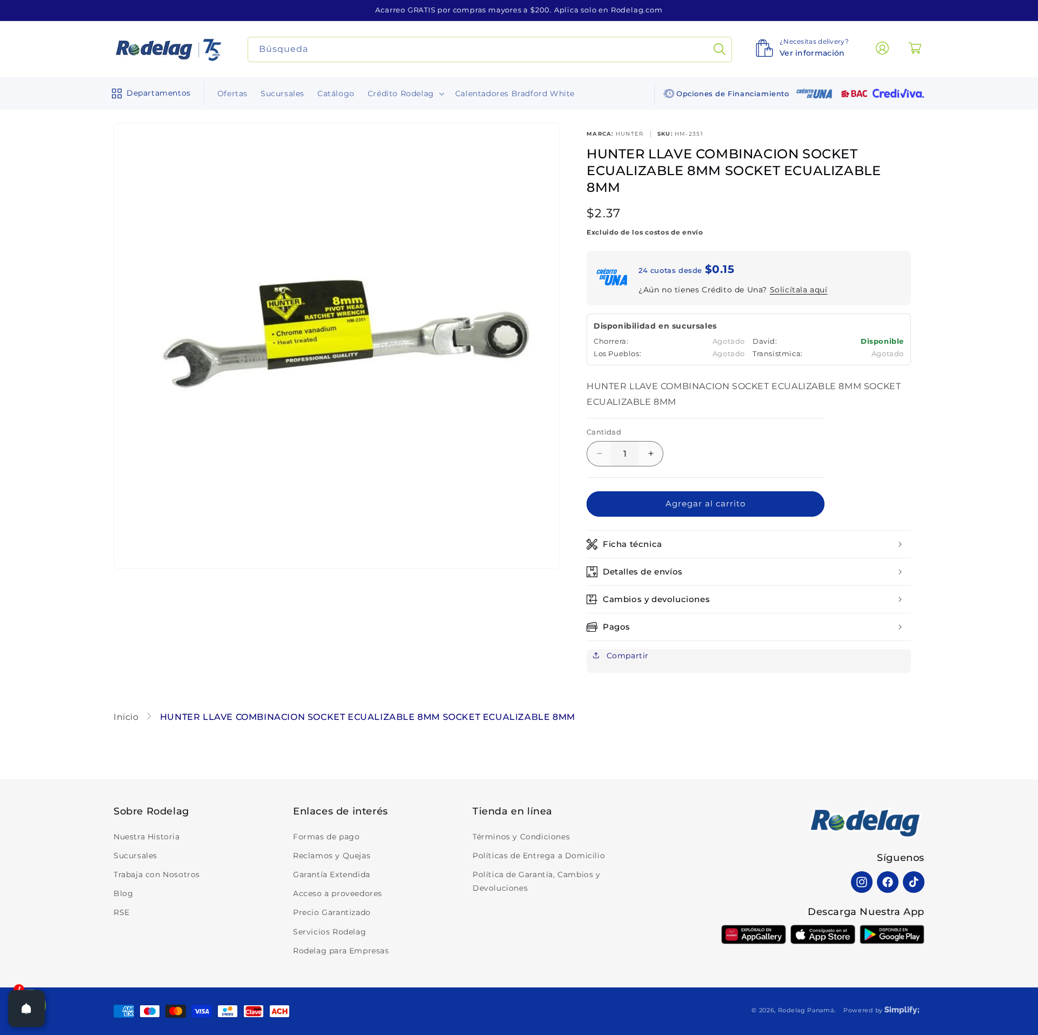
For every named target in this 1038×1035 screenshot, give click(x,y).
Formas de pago (326, 837)
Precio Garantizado (332, 912)
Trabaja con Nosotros (157, 874)
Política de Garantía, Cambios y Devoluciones (537, 881)
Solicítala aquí (799, 290)
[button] (149, 93)
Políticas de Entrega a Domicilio (539, 855)
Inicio (127, 717)
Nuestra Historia (147, 837)
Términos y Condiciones (521, 837)
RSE (122, 912)
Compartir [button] (626, 655)
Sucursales (135, 855)
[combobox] (490, 49)
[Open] (26, 1008)
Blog (123, 893)
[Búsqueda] (719, 49)
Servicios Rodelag (329, 932)
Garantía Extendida (331, 874)
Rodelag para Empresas (341, 951)
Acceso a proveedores (337, 893)
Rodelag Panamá (806, 1010)
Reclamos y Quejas (331, 855)
